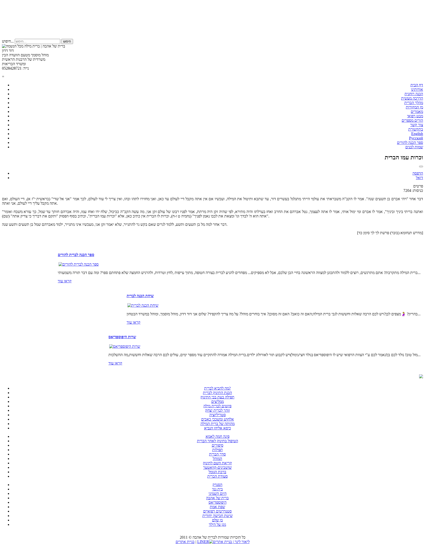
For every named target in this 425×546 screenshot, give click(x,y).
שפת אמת (217, 507)
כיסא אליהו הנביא (217, 428)
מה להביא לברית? (217, 388)
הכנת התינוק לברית (217, 393)
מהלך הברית (413, 103)
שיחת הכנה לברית (140, 296)
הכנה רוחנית (414, 94)
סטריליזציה (217, 415)
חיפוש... (8, 41)
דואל (419, 178)
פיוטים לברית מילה (217, 406)
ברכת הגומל (217, 472)
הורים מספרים (412, 120)
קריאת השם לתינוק (217, 463)
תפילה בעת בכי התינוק (217, 397)
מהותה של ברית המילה (217, 424)
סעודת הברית (217, 476)
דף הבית (416, 85)
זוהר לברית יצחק (217, 410)
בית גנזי (217, 489)
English (417, 134)
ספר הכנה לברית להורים (76, 255)
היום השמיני (218, 493)
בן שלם (217, 520)
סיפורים (217, 445)
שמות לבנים (414, 147)
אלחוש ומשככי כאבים (217, 419)
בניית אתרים (185, 542)
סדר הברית (217, 454)
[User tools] (421, 166)
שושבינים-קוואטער (217, 467)
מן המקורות (414, 107)
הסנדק (217, 485)
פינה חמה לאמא (217, 436)
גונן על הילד (217, 524)
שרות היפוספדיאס (122, 337)
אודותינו (417, 89)
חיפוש (67, 41)
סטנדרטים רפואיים (217, 511)
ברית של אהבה (217, 498)
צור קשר (416, 125)
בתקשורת (415, 129)
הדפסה (417, 173)
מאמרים (417, 111)
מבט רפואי (415, 116)
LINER (203, 542)
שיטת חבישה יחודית (217, 516)
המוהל (217, 458)
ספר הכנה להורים (410, 142)
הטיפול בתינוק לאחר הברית (217, 441)
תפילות (217, 450)
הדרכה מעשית (412, 98)
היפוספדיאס (218, 502)
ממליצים (217, 401)
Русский (416, 138)
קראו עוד (65, 281)
